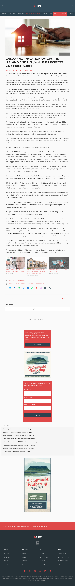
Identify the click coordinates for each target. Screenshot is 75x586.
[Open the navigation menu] (2, 6)
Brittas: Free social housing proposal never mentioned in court (18, 435)
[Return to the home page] (37, 537)
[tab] (4, 14)
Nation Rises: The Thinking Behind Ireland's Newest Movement (19, 438)
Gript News (19, 70)
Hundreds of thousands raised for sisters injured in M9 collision (19, 445)
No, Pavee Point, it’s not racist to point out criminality (16, 451)
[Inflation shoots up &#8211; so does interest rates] (59, 263)
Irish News (28, 70)
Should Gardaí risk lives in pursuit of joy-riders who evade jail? (18, 448)
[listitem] (11, 553)
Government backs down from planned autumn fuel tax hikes (25, 526)
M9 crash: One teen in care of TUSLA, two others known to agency (20, 442)
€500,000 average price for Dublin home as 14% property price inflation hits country (36, 271)
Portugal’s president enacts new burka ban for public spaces (18, 429)
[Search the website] (72, 6)
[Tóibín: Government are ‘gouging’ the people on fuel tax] (15, 263)
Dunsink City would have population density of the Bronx (17, 432)
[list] (11, 557)
